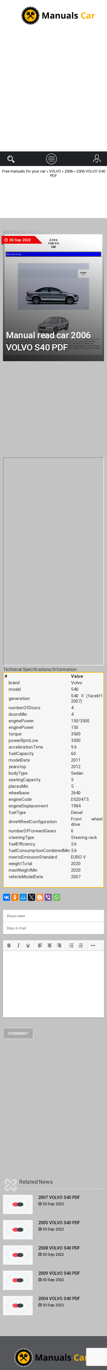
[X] (31, 897)
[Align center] (49, 945)
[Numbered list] (81, 945)
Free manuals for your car (23, 171)
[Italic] (18, 945)
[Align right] (59, 945)
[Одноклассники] (14, 897)
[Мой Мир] (23, 897)
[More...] (93, 945)
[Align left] (40, 945)
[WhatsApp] (56, 897)
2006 (68, 171)
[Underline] (28, 945)
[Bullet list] (71, 945)
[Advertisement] (53, 91)
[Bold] (9, 945)
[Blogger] (39, 897)
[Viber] (48, 897)
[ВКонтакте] (6, 897)
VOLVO (55, 171)
